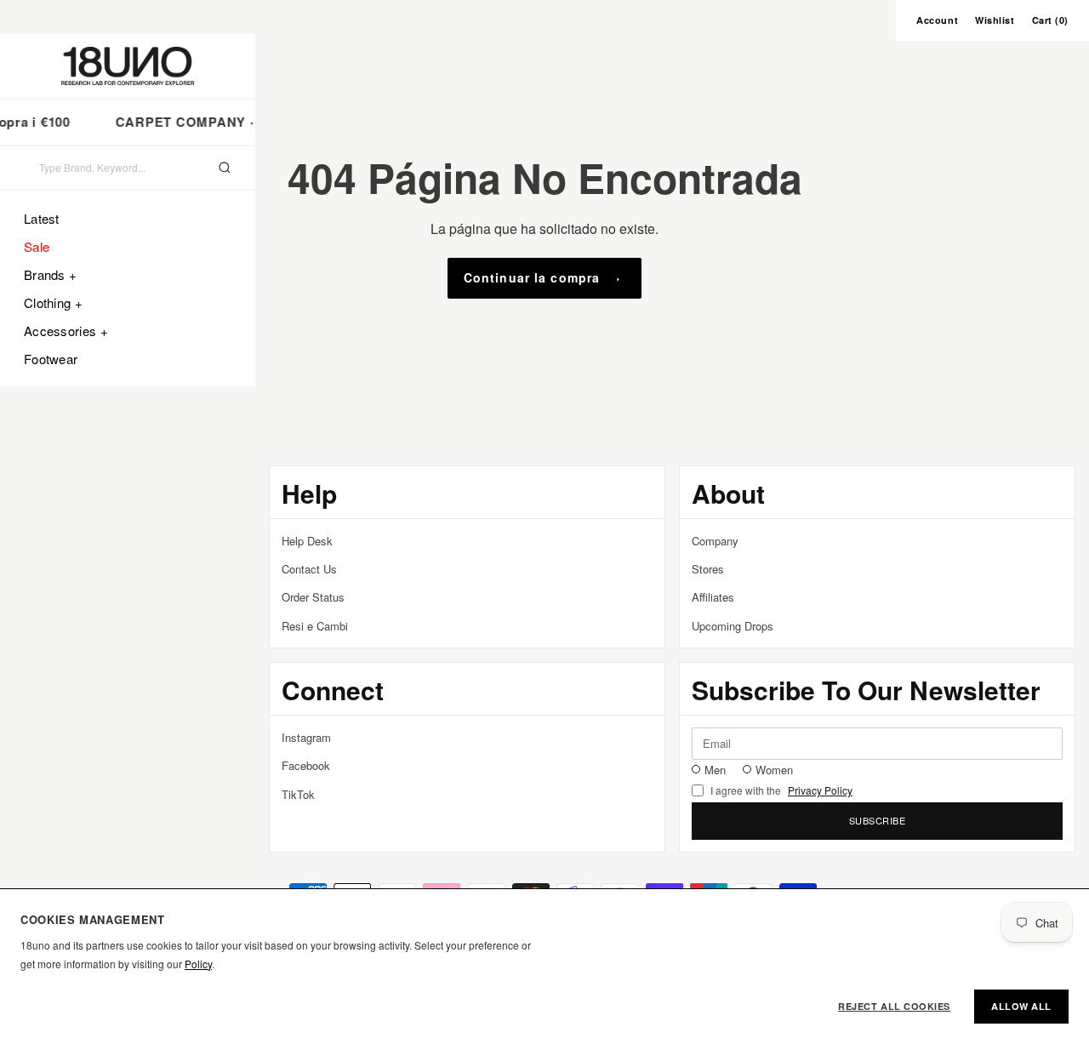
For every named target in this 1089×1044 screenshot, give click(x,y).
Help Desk (307, 541)
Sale (36, 246)
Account (937, 20)
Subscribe (877, 820)
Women (774, 770)
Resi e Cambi (315, 626)
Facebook (306, 765)
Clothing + (53, 302)
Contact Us (309, 569)
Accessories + (66, 330)
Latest (42, 218)
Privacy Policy (820, 790)
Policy (198, 963)
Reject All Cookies (894, 1006)
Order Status (313, 597)
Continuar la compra (532, 277)
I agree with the (781, 790)
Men (715, 770)
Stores (708, 569)
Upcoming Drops (732, 626)
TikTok (298, 794)
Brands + (50, 274)
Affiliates (713, 597)
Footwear (50, 359)
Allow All (1021, 1006)
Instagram (306, 737)
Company (715, 541)
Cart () (1050, 20)
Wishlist (994, 20)
